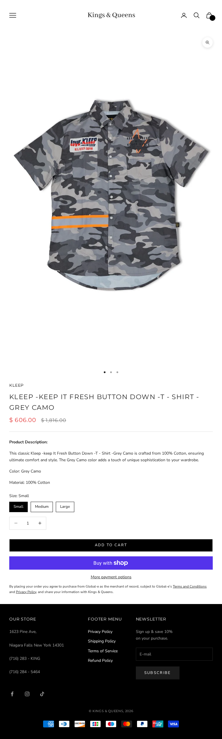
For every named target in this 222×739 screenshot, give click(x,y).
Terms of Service (103, 651)
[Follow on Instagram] (27, 694)
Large (65, 505)
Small (18, 505)
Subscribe (157, 672)
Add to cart (111, 545)
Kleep (16, 385)
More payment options (111, 577)
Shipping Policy (102, 641)
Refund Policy (100, 660)
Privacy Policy (100, 631)
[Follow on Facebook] (12, 694)
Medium (42, 505)
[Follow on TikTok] (42, 694)
